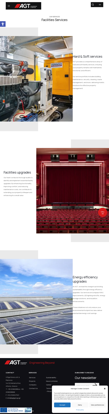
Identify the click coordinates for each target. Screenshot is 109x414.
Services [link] (32, 377)
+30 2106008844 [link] (14, 389)
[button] (105, 389)
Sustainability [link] (51, 377)
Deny (80, 405)
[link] (3, 24)
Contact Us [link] (33, 388)
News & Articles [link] (52, 381)
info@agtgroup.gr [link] (13, 398)
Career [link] (48, 385)
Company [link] (32, 385)
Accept (62, 405)
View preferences (97, 405)
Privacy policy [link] (80, 410)
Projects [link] (32, 381)
